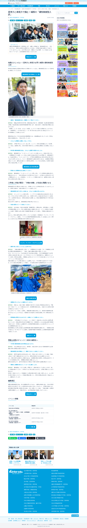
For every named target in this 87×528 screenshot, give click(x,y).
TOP (9, 518)
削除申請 (46, 520)
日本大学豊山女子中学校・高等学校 (60, 500)
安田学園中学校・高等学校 (57, 511)
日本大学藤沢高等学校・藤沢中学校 (32, 503)
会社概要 (10, 520)
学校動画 (74, 6)
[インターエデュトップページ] (16, 472)
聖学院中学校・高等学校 (57, 489)
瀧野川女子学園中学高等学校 (58, 492)
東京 (34, 20)
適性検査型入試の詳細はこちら (30, 74)
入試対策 (25, 20)
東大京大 (48, 6)
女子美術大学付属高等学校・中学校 (32, 487)
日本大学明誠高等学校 (56, 503)
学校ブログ (65, 6)
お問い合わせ (40, 520)
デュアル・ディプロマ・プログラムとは (30, 242)
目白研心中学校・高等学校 (30, 511)
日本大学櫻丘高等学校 (29, 500)
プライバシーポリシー (31, 520)
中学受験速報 (56, 518)
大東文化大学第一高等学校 (30, 492)
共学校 (30, 20)
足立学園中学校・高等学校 (30, 470)
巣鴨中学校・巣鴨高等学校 (30, 489)
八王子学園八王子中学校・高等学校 (60, 506)
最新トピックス (48, 518)
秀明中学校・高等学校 (56, 481)
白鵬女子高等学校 (28, 506)
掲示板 (13, 6)
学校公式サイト (30, 57)
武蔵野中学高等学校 (29, 508)
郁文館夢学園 (54, 470)
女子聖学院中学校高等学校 (57, 487)
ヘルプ (50, 520)
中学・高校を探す (21, 6)
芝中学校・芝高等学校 (29, 481)
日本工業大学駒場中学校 (57, 498)
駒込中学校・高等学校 (29, 479)
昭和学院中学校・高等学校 (30, 484)
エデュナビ (56, 6)
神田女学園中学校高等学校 (57, 473)
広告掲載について (17, 520)
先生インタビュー (19, 20)
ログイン (76, 3)
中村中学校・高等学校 (29, 498)
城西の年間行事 (30, 298)
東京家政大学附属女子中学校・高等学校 (61, 495)
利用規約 (24, 520)
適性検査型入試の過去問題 (30, 166)
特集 (39, 6)
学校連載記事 (30, 6)
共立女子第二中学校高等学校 (31, 476)
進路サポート (30, 335)
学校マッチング (69, 3)
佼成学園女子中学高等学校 (57, 476)
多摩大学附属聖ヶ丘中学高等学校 (32, 495)
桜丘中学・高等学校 (56, 479)
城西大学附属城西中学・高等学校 (17, 17)
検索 (76, 12)
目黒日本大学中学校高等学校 (58, 508)
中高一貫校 (12, 20)
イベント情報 (30, 427)
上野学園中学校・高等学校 (30, 473)
